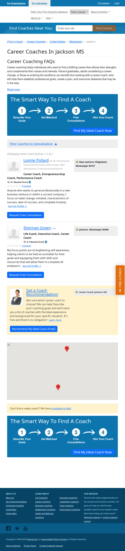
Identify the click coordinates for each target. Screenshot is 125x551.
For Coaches (104, 3)
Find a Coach (15, 41)
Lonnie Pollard (36, 160)
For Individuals (39, 3)
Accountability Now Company (54, 539)
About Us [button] (36, 18)
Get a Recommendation (16, 501)
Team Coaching (67, 505)
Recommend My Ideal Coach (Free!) (33, 329)
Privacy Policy (30, 545)
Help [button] (48, 18)
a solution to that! (61, 408)
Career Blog (11, 513)
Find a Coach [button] (78, 11)
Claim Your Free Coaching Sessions (49, 11)
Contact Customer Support (51, 545)
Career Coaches (36, 41)
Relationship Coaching (45, 509)
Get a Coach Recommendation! (42, 292)
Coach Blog (11, 509)
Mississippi (75, 41)
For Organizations (16, 3)
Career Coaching (42, 501)
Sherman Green (37, 227)
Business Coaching (43, 505)
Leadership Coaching (69, 501)
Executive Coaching (68, 497)
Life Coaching (41, 497)
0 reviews (26, 186)
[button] (30, 182)
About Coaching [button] (99, 11)
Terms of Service (13, 545)
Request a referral (92, 517)
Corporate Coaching (15, 505)
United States (57, 41)
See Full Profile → (17, 206)
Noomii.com (32, 539)
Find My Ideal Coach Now (93, 130)
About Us (10, 497)
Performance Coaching (70, 509)
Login (116, 3)
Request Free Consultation (25, 215)
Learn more (55, 320)
